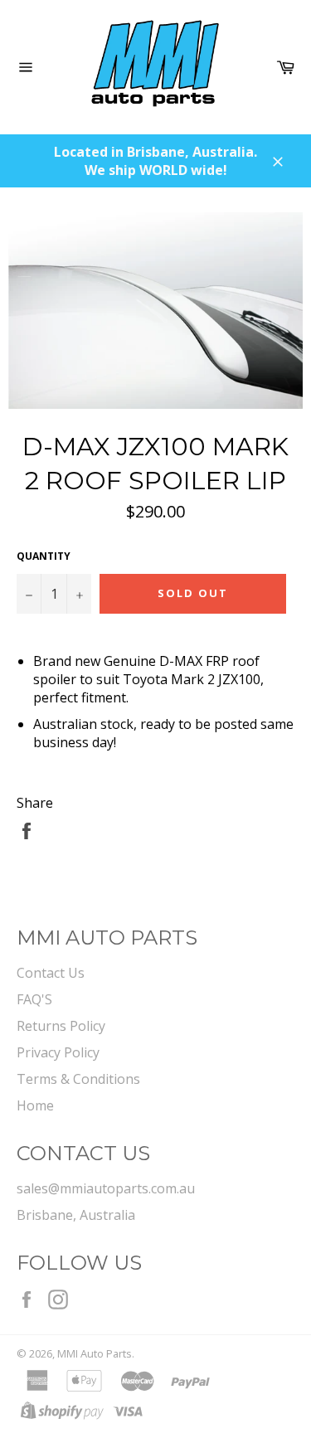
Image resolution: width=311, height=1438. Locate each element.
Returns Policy (61, 1026)
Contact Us (51, 973)
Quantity (43, 556)
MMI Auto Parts (94, 1353)
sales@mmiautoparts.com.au (106, 1188)
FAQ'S (34, 999)
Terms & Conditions (78, 1079)
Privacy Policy (58, 1052)
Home (35, 1105)
